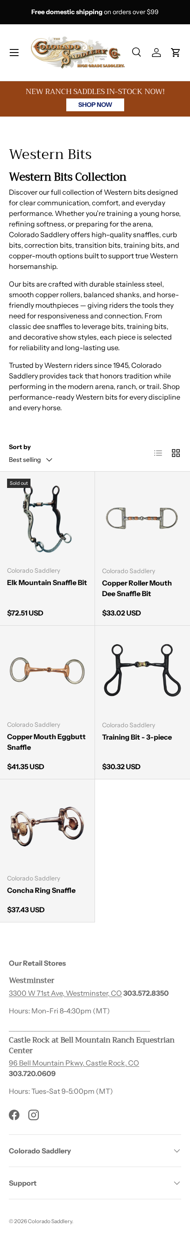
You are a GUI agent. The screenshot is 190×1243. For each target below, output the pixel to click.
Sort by (20, 447)
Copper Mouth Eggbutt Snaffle (46, 742)
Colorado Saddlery (50, 1221)
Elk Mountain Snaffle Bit (47, 582)
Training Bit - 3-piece (137, 737)
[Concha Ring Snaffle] (47, 826)
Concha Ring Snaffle (41, 890)
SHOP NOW (95, 105)
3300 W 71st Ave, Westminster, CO (65, 993)
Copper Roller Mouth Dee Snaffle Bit (137, 588)
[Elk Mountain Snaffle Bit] (47, 519)
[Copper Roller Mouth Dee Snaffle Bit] (142, 519)
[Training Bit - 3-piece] (142, 673)
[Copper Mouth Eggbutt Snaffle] (47, 673)
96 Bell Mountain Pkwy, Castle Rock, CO (74, 1062)
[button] (176, 52)
